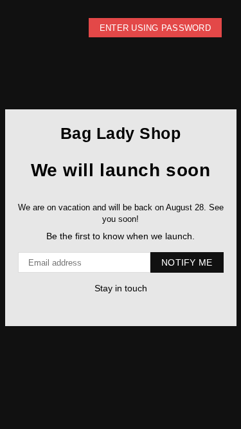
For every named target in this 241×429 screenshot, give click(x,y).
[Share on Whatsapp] (125, 308)
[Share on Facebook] (99, 308)
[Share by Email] (138, 308)
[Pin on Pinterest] (112, 308)
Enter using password (155, 28)
